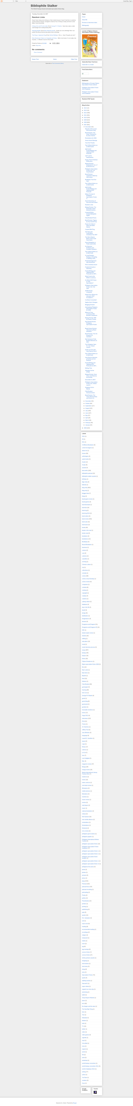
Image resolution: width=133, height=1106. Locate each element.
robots (83, 940)
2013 (85, 110)
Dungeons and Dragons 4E (89, 627)
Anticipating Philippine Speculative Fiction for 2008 (91, 309)
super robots (85, 986)
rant (83, 920)
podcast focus (86, 886)
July (86, 410)
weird (83, 1052)
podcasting (85, 892)
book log (84, 510)
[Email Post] (50, 43)
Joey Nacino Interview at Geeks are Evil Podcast (91, 359)
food (83, 678)
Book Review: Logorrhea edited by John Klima (91, 176)
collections (85, 570)
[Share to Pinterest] (59, 43)
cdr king (84, 561)
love (83, 755)
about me (84, 450)
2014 (85, 108)
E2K (83, 630)
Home (55, 59)
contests (84, 587)
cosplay (84, 595)
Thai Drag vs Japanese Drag (39, 35)
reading (84, 926)
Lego (83, 744)
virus (83, 1046)
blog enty (84, 490)
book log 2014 (86, 513)
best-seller (85, 470)
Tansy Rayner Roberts (88, 997)
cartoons (84, 556)
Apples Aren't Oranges (91, 302)
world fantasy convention (89, 1063)
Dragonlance (85, 618)
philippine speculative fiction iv (90, 851)
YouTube (84, 1077)
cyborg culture (86, 601)
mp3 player (85, 805)
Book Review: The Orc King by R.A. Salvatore (91, 335)
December (88, 126)
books (83, 527)
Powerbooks (85, 901)
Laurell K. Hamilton (87, 738)
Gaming (84, 690)
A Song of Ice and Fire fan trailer (40, 26)
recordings (85, 932)
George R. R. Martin (56, 26)
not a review (85, 831)
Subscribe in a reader (88, 64)
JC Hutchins (85, 727)
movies (84, 802)
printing (84, 906)
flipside (84, 675)
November (88, 401)
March (87, 420)
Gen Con (84, 692)
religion (84, 935)
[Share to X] (56, 43)
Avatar (84, 464)
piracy (83, 878)
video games (85, 1034)
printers (84, 903)
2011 (85, 115)
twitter (83, 1029)
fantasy (84, 652)
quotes (84, 915)
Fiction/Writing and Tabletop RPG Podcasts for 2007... (91, 272)
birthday (84, 479)
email (83, 644)
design (84, 613)
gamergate (85, 687)
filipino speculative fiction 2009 (90, 664)
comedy (84, 573)
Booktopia (85, 541)
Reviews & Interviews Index (89, 22)
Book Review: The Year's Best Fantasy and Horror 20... (91, 397)
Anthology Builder (36, 30)
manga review (86, 769)
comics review (86, 581)
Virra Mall (84, 1043)
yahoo (83, 1074)
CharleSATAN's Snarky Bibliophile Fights (90, 214)
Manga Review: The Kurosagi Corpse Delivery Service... (90, 209)
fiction (83, 658)
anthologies (85, 456)
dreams (84, 621)
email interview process (88, 647)
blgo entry (84, 482)
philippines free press (88, 866)
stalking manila (86, 980)
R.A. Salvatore (86, 918)
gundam (84, 707)
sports (83, 977)
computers (85, 584)
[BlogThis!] (54, 43)
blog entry (38, 45)
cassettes (84, 558)
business (84, 547)
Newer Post (35, 59)
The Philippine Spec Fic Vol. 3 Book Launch (90, 346)
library (83, 746)
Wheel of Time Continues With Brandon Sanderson (91, 314)
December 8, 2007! (90, 379)
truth (83, 1023)
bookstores (85, 539)
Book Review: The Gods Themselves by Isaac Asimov (90, 134)
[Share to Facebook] (57, 43)
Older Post (74, 59)
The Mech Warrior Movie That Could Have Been (90, 238)
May (86, 415)
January (87, 425)
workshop (84, 1060)
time (83, 1012)
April (86, 417)
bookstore (84, 536)
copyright (84, 593)
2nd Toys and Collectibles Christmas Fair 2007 (91, 233)
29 (82, 439)
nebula (84, 814)
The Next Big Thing (87, 1009)
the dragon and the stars (88, 1006)
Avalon (84, 462)
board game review (87, 499)
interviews (85, 718)
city (83, 567)
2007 (85, 124)
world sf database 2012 (88, 1069)
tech (83, 1003)
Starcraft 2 (85, 983)
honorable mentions (87, 709)
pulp (83, 912)
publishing (85, 909)
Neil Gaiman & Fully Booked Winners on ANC (91, 340)
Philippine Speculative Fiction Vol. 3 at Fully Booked (91, 170)
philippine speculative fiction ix (90, 853)
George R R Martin (87, 695)
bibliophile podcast (87, 473)
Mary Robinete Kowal (49, 30)
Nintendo (84, 828)
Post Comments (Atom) (58, 63)
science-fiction (86, 955)
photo (83, 869)
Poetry (84, 895)
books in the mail (86, 530)
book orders (85, 516)
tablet (83, 995)
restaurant (85, 938)
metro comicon (86, 782)
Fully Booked (85, 684)
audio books (85, 459)
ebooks (84, 635)
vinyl (83, 1040)
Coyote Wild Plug (90, 229)
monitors (84, 796)
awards (84, 467)
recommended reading (88, 929)
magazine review (86, 764)
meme (83, 779)
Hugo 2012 (85, 715)
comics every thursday (88, 578)
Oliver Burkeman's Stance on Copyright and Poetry (44, 38)
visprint (84, 1049)
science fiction (86, 952)
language (84, 735)
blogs (83, 496)
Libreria (84, 749)
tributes (84, 1020)
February (88, 422)
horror (83, 712)
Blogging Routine (90, 304)
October (87, 403)
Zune (83, 1083)
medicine (84, 776)
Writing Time (88, 368)
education (84, 641)
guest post (85, 704)
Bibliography (85, 25)
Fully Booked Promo (90, 217)
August (87, 408)
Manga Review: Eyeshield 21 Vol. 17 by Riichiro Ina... (91, 165)
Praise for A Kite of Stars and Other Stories (90, 225)
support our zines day (88, 989)
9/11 (83, 442)
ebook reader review (87, 633)
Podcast (84, 883)
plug (83, 881)
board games (85, 501)
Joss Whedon (86, 732)
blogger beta (85, 493)
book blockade (86, 504)
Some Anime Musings (91, 140)
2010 (85, 117)
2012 (85, 112)
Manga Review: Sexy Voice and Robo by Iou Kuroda (91, 376)
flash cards (85, 670)
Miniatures (85, 788)
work (83, 1057)
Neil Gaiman (85, 816)
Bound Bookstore (87, 544)
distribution (85, 615)
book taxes (85, 524)
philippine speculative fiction (90, 843)
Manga (84, 766)
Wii (83, 1054)
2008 (85, 122)
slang (83, 969)
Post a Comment (38, 52)
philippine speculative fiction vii (90, 863)
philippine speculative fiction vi (90, 861)
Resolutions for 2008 (90, 138)
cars (83, 553)
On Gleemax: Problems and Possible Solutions (91, 248)
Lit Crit (84, 752)
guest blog (85, 701)
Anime (84, 453)
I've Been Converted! (91, 300)
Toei (83, 1014)
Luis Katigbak (86, 758)
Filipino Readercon (87, 661)
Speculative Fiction (87, 975)
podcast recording (87, 889)
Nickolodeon (85, 825)
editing (84, 638)
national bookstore (87, 811)
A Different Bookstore (88, 445)
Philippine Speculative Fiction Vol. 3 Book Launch (91, 383)
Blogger (75, 1103)
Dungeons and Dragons (88, 624)
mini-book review (86, 785)
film (83, 667)
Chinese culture (86, 564)
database (84, 604)
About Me (84, 19)
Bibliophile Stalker (44, 5)
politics (84, 898)
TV (83, 1026)
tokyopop (84, 1017)
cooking (84, 590)
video (83, 1032)
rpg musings (85, 949)
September (88, 405)
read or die (85, 923)
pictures (84, 875)
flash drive (85, 672)
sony (83, 972)
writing (84, 1071)
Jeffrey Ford (85, 729)
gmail (83, 698)
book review (85, 519)
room (83, 943)
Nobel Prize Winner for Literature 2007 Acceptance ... (91, 296)
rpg (83, 946)
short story (85, 966)
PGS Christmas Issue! (91, 264)
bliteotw (84, 484)
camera (84, 550)
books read (85, 533)
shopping (84, 960)
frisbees (84, 681)
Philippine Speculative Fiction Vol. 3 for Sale (91, 287)
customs (84, 598)
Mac (83, 761)
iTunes (84, 724)
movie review (85, 799)
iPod (83, 721)
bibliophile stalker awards (89, 476)
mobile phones (86, 791)
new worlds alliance (87, 819)
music (83, 808)
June (86, 413)
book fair (84, 507)
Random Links (89, 204)
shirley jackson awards (88, 958)
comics (84, 576)
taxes (83, 1000)
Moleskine (85, 794)
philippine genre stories (88, 833)
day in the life (85, 607)
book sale (84, 521)
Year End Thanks (90, 142)
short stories (85, 963)
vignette (84, 1037)
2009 (85, 120)
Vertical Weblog (53, 35)
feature (84, 655)
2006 (85, 428)
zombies (84, 1080)
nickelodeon (85, 822)
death (83, 610)
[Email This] (53, 43)
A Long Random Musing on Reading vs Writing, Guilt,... (91, 257)
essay (83, 650)
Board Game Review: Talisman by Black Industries (91, 330)
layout (83, 741)
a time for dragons (87, 447)
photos (84, 872)
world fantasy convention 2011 (90, 1066)
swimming (85, 992)
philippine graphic (87, 836)
